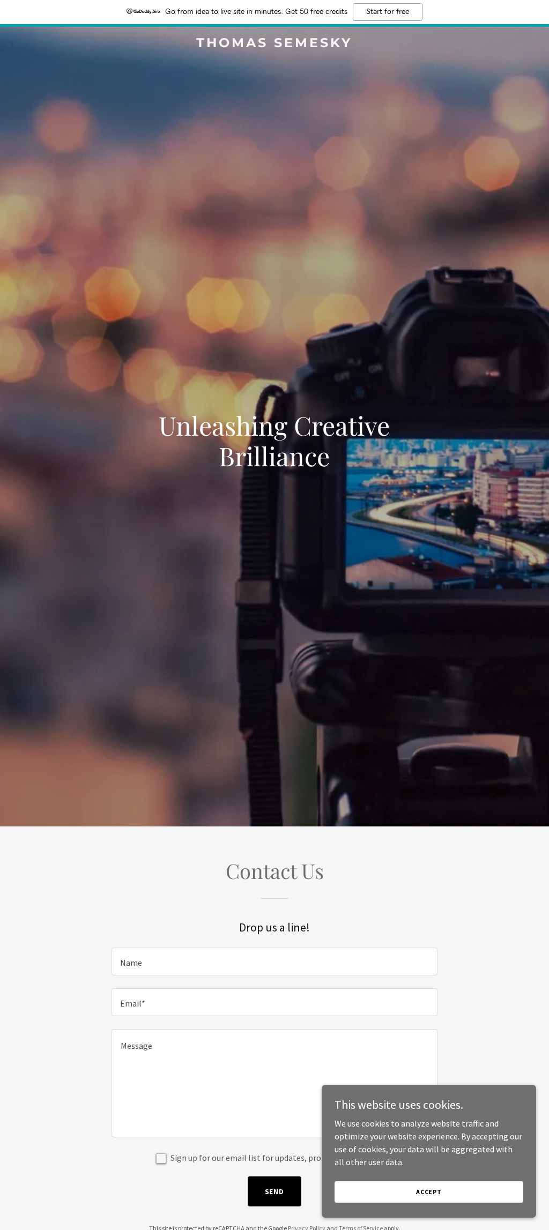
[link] (274, 44)
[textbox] (274, 961)
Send (275, 1191)
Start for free (387, 12)
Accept (429, 1192)
